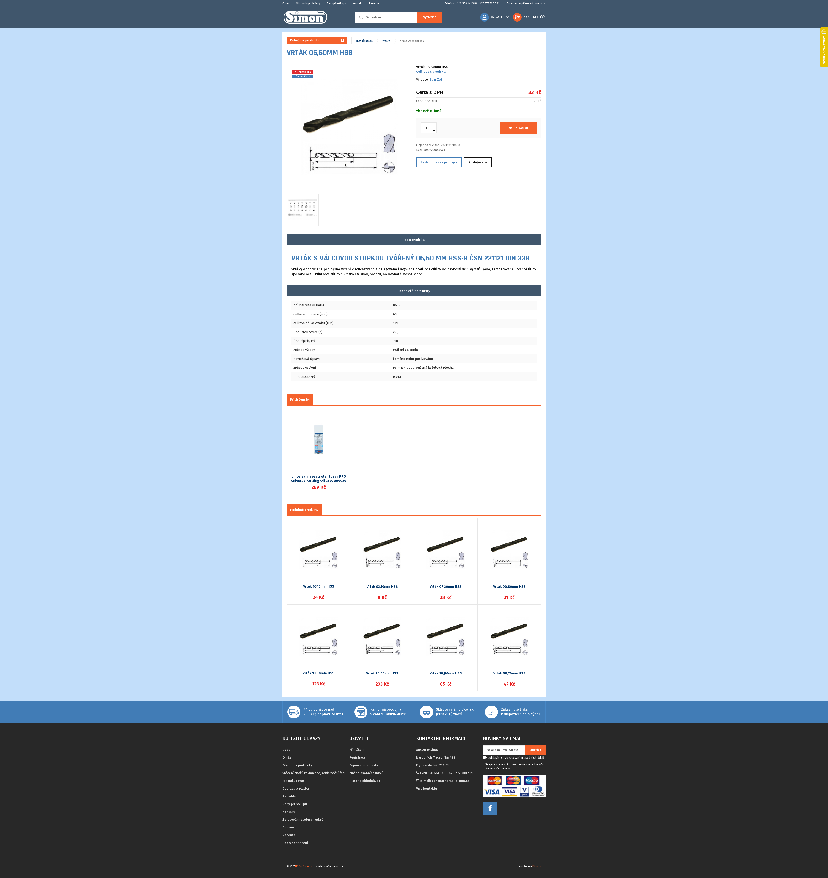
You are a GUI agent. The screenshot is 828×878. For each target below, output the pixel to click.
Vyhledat (429, 17)
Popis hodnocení (295, 843)
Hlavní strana (364, 40)
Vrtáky (386, 40)
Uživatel (497, 17)
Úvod (286, 750)
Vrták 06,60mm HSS (412, 40)
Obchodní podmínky (308, 3)
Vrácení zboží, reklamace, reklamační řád (313, 773)
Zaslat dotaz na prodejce (439, 162)
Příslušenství (478, 162)
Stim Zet (435, 80)
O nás (286, 3)
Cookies (288, 827)
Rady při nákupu (336, 3)
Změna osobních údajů (366, 773)
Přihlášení (356, 750)
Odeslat (535, 750)
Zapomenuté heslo (363, 765)
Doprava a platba (295, 788)
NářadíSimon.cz (304, 866)
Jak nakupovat (293, 781)
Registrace (357, 757)
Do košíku (520, 128)
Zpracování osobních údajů (303, 820)
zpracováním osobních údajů (525, 758)
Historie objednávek (364, 781)
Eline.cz (536, 866)
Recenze (374, 3)
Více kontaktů (426, 788)
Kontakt (357, 3)
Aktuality (289, 796)
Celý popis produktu (431, 72)
